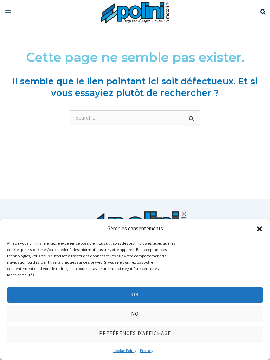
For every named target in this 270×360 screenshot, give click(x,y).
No (135, 313)
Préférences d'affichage (135, 333)
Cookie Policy (124, 350)
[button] (259, 228)
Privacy (146, 350)
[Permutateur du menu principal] (8, 12)
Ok (135, 294)
